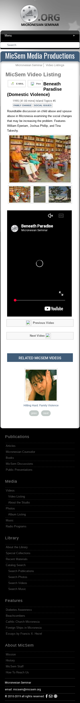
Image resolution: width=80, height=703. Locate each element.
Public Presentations (19, 469)
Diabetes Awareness (19, 609)
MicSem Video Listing (33, 74)
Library (12, 538)
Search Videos (17, 583)
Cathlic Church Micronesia (23, 621)
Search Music (17, 589)
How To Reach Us (17, 672)
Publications (17, 436)
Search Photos (17, 577)
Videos (10, 490)
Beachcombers (15, 615)
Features (14, 600)
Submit (76, 45)
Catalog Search (16, 565)
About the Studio (19, 502)
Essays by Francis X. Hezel (24, 633)
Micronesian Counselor (20, 451)
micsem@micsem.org (27, 689)
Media (11, 481)
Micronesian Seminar (18, 682)
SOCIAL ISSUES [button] (43, 105)
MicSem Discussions (19, 463)
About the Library (17, 547)
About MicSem (19, 645)
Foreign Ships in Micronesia (24, 627)
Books (10, 457)
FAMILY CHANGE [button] (23, 105)
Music (10, 520)
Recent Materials (17, 559)
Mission (11, 654)
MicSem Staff (15, 666)
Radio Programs (16, 526)
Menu (40, 35)
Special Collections (18, 553)
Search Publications (21, 571)
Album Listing (17, 514)
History (10, 660)
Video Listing (16, 496)
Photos (10, 508)
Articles (11, 446)
